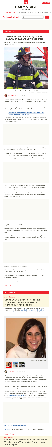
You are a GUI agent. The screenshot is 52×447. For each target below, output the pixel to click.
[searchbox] (9, 3)
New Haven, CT (9, 31)
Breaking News (10, 12)
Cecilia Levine (11, 371)
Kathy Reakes (11, 95)
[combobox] (8, 3)
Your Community (21, 12)
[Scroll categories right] (50, 12)
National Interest (42, 12)
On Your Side (32, 12)
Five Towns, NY (10, 292)
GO (47, 17)
